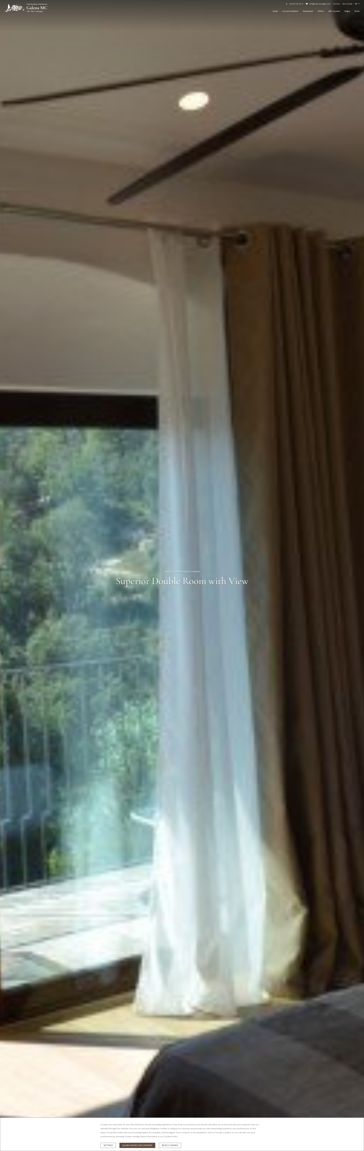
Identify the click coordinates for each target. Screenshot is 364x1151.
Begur (347, 11)
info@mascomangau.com (319, 4)
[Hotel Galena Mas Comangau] (25, 8)
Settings (108, 1145)
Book (357, 11)
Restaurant (308, 11)
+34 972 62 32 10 (296, 4)
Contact (336, 4)
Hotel (275, 11)
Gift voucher (334, 11)
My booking (347, 4)
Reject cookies (170, 1145)
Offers (321, 11)
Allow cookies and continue (137, 1145)
